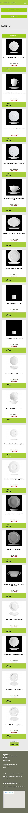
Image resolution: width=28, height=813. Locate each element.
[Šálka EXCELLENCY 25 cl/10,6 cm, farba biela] (14, 187)
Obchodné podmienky (9, 782)
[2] (12, 741)
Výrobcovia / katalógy (10, 756)
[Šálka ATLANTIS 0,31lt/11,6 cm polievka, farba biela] (14, 573)
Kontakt (5, 757)
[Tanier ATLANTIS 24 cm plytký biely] (14, 538)
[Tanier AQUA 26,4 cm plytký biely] (14, 713)
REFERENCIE (6, 760)
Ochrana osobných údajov (11, 783)
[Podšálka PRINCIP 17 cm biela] (14, 257)
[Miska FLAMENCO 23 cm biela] (14, 398)
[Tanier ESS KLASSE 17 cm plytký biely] (14, 433)
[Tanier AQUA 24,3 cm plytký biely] (14, 678)
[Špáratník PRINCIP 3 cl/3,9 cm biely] (14, 327)
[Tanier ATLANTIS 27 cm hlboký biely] (14, 503)
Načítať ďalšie (14, 744)
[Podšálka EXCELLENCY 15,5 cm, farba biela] (14, 117)
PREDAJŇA (6, 759)
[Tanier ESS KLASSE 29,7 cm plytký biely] (14, 468)
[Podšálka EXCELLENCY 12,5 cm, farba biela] (14, 47)
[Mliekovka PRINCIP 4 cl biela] (14, 292)
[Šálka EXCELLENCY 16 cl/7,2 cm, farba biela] (14, 82)
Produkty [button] (6, 754)
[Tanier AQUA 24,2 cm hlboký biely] (14, 608)
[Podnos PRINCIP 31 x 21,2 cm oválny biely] (14, 222)
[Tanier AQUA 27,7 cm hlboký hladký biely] (14, 643)
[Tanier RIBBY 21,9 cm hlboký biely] (14, 362)
